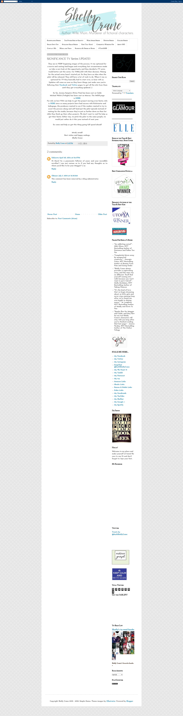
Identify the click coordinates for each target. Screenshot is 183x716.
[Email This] (79, 143)
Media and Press (65, 48)
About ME (121, 44)
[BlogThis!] (81, 143)
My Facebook (119, 356)
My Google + (119, 402)
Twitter (74, 85)
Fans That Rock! (87, 44)
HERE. (78, 98)
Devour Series (108, 40)
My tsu (117, 379)
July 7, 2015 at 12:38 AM (68, 176)
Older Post (102, 214)
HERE (52, 103)
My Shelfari (119, 399)
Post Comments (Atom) (67, 219)
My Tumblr (118, 373)
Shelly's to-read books (123, 630)
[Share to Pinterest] (86, 143)
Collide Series (122, 40)
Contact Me (51, 48)
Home (77, 214)
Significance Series (54, 40)
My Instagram (120, 362)
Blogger (129, 701)
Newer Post (52, 214)
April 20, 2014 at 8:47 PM (69, 158)
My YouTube (119, 396)
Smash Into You (53, 44)
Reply (54, 169)
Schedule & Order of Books (85, 48)
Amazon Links (120, 381)
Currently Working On (105, 44)
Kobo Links (118, 390)
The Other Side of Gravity (73, 40)
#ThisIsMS (102, 48)
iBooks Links (119, 384)
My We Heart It (120, 370)
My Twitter (118, 359)
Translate (130, 93)
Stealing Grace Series (70, 44)
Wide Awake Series (93, 40)
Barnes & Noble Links (123, 387)
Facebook (63, 85)
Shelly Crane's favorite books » (123, 664)
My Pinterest (119, 376)
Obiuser (55, 176)
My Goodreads (120, 393)
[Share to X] (82, 143)
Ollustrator (110, 701)
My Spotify (118, 405)
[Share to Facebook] (84, 143)
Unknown (55, 158)
